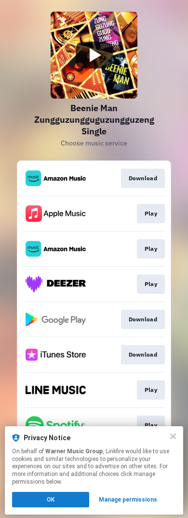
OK (50, 499)
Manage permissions (128, 499)
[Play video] (94, 55)
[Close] (173, 436)
